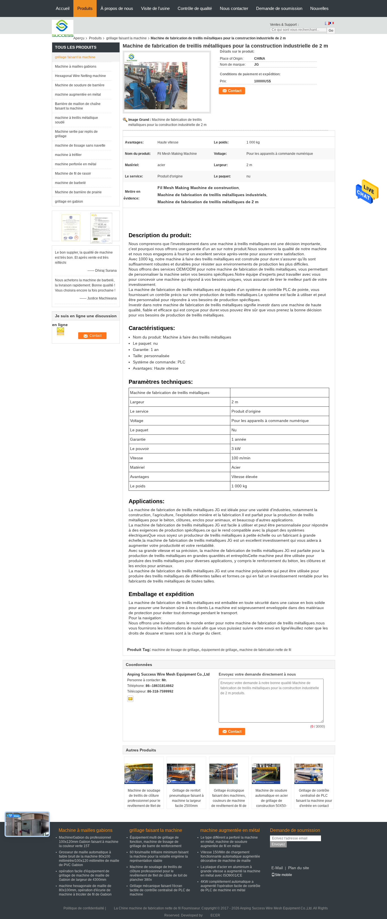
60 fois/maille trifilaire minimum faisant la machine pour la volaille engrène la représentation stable (159, 856)
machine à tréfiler (68, 155)
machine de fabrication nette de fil (265, 650)
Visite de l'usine (155, 8)
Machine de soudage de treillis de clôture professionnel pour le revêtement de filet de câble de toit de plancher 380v (144, 803)
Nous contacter (234, 8)
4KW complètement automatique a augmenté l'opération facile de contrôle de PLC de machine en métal (230, 886)
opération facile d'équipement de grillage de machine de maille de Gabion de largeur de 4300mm (84, 875)
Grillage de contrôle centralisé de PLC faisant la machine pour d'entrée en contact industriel (314, 801)
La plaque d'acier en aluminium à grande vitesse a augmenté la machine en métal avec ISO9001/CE (230, 871)
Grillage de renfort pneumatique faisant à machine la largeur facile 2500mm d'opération (186, 801)
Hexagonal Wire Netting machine (80, 76)
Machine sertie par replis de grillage (76, 134)
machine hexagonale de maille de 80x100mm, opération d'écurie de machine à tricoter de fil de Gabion (85, 890)
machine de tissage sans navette (80, 145)
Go (331, 31)
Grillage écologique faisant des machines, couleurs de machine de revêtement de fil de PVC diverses (228, 801)
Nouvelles (319, 8)
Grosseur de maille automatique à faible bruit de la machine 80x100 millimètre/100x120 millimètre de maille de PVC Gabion (89, 858)
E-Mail (277, 868)
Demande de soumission (279, 8)
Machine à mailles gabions (75, 66)
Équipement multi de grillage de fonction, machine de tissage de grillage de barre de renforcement (155, 842)
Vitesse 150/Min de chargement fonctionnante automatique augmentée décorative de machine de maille (230, 856)
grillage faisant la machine (126, 38)
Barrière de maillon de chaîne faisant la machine (78, 106)
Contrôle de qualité (195, 8)
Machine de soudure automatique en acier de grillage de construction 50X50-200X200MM (271, 801)
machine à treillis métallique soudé (76, 120)
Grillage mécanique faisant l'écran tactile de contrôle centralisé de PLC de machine (160, 890)
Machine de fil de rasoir (73, 173)
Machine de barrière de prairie (78, 192)
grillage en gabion (69, 201)
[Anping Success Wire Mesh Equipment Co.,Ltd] (62, 28)
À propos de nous (117, 8)
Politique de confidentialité (83, 908)
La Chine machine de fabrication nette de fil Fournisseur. (157, 908)
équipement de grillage (219, 650)
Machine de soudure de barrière (80, 85)
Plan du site (298, 868)
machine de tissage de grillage (175, 650)
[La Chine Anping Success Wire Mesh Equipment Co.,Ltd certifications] (70, 228)
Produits (85, 8)
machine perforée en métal (75, 164)
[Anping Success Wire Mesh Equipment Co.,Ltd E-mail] (130, 699)
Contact (234, 91)
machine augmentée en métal (78, 95)
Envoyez (278, 844)
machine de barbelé (70, 183)
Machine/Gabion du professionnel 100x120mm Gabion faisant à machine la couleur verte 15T (88, 842)
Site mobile (283, 875)
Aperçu (78, 38)
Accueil (62, 8)
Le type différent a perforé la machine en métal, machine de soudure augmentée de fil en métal (229, 842)
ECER (215, 915)
